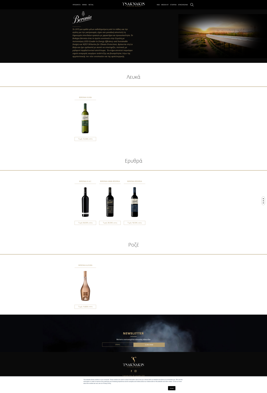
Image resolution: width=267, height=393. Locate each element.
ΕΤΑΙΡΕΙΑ (173, 5)
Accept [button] (172, 388)
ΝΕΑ (158, 5)
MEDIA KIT (165, 5)
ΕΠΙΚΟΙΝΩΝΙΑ (183, 5)
